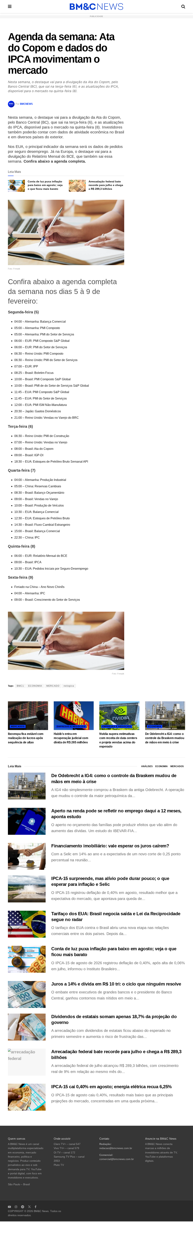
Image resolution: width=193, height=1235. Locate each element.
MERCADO (52, 686)
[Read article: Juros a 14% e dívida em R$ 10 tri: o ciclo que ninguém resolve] (27, 994)
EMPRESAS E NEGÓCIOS (71, 726)
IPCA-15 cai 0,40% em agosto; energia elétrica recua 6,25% (111, 1086)
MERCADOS (18, 726)
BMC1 (20, 686)
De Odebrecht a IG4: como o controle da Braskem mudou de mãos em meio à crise (164, 738)
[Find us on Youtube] (9, 1206)
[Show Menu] (9, 6)
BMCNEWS (26, 104)
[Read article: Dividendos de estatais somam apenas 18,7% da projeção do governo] (27, 1027)
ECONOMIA (35, 686)
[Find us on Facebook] (35, 1206)
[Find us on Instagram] (16, 1206)
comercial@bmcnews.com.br (116, 1159)
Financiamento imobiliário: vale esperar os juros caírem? (110, 845)
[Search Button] (183, 6)
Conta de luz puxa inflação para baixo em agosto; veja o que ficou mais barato (45, 185)
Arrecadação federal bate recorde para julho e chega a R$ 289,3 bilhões (106, 185)
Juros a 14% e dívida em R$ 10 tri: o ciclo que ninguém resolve (116, 983)
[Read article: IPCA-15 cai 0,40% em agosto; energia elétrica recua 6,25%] (27, 1097)
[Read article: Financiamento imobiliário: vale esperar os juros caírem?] (27, 856)
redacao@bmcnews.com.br (115, 1148)
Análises (147, 766)
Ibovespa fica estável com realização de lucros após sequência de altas (25, 738)
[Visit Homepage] (96, 6)
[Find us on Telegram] (22, 1206)
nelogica (69, 686)
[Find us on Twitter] (29, 1206)
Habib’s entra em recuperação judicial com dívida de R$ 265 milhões (71, 738)
